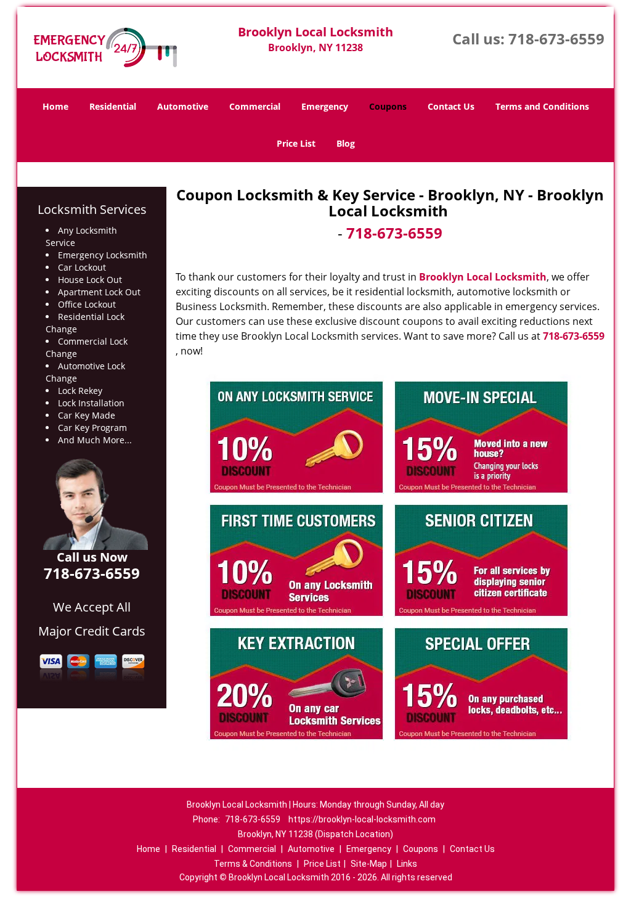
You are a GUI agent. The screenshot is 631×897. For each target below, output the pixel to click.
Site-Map (369, 864)
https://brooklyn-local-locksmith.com (362, 819)
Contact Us (451, 106)
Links (407, 864)
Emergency (324, 106)
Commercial (254, 106)
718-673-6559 (556, 38)
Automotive (182, 106)
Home (55, 106)
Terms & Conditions (253, 864)
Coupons (388, 106)
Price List (296, 143)
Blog (345, 143)
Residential (112, 106)
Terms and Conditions (542, 106)
